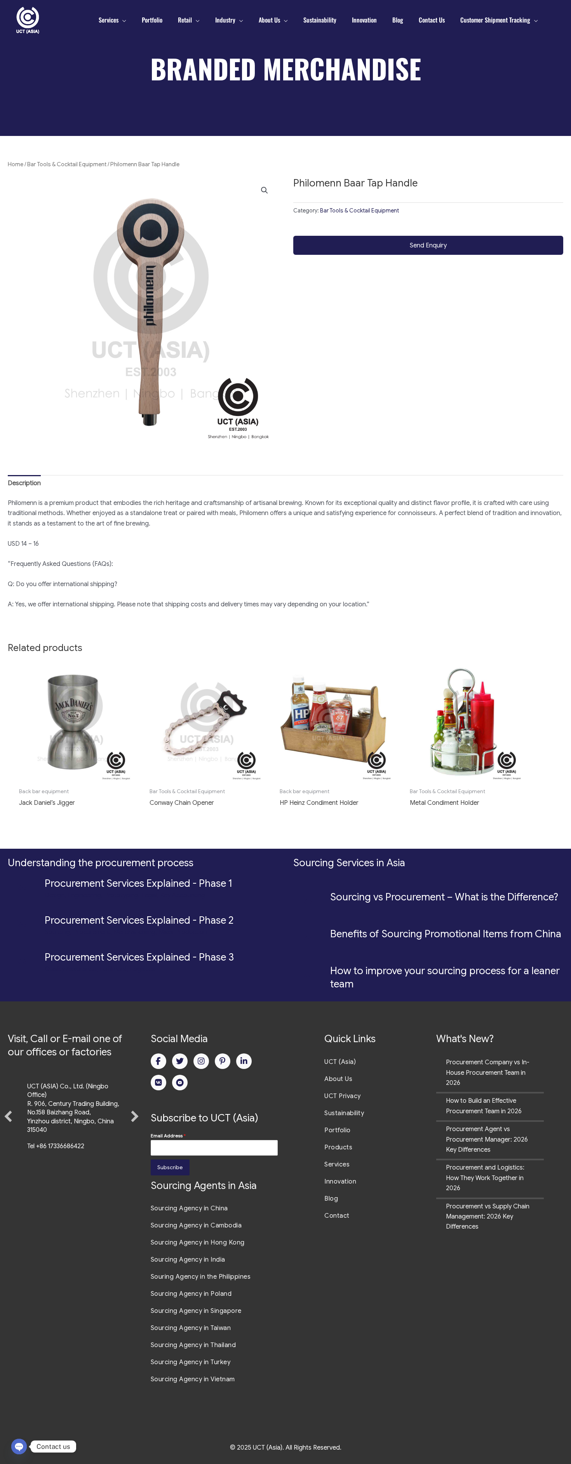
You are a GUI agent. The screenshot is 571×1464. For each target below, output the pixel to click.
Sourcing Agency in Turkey (191, 1362)
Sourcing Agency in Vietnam (193, 1379)
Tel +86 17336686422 (55, 1146)
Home (15, 164)
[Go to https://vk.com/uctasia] (158, 1082)
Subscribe (170, 1167)
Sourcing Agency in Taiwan (191, 1328)
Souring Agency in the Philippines (201, 1277)
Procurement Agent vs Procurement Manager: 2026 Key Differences (487, 1139)
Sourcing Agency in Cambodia (196, 1225)
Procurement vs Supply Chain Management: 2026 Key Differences (487, 1217)
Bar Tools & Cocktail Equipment (66, 164)
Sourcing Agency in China (189, 1208)
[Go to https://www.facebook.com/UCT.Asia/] (158, 1061)
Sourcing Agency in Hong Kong (198, 1242)
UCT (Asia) (340, 1062)
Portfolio (337, 1130)
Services (337, 1164)
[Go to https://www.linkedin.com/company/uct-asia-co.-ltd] (244, 1061)
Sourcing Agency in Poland (191, 1294)
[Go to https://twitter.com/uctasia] (180, 1061)
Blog (331, 1199)
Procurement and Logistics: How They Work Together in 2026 (485, 1178)
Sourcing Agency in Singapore (196, 1311)
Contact (337, 1216)
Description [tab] (24, 483)
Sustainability (344, 1113)
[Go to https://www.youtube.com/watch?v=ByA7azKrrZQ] (180, 1082)
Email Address (168, 1135)
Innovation (340, 1181)
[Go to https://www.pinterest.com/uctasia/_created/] (222, 1061)
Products (338, 1147)
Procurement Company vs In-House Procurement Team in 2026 (487, 1072)
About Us (338, 1079)
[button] (265, 190)
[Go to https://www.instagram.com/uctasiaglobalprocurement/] (201, 1061)
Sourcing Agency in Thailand (193, 1345)
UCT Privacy (342, 1096)
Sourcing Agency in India (188, 1260)
